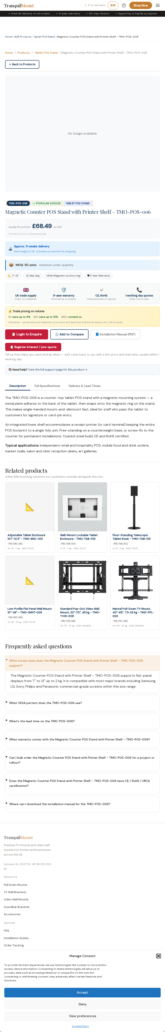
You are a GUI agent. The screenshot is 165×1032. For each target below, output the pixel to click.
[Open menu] (157, 5)
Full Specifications (47, 386)
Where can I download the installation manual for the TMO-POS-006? (59, 804)
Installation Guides (16, 938)
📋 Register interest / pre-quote (33, 347)
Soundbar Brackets (17, 907)
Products (23, 53)
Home (8, 36)
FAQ (6, 930)
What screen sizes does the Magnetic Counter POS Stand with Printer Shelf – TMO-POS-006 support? (76, 663)
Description (17, 386)
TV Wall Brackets (15, 892)
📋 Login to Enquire (27, 334)
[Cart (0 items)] (124, 5)
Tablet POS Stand (44, 36)
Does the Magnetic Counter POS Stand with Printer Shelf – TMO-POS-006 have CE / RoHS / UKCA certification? (79, 783)
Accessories (12, 914)
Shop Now (141, 5)
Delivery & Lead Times (85, 386)
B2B (113, 5)
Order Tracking (14, 945)
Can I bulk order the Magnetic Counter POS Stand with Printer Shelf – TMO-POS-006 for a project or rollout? (81, 760)
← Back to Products (22, 64)
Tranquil (19, 5)
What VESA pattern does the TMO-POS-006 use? (45, 703)
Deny (83, 1004)
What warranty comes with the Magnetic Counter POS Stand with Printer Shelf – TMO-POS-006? (79, 739)
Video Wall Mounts (16, 899)
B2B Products (23, 36)
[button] (158, 956)
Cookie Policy (80, 1026)
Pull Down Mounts (15, 885)
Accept (82, 992)
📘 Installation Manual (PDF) (115, 334)
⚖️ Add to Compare (69, 334)
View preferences (82, 1016)
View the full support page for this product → (57, 369)
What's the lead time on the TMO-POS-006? (42, 721)
